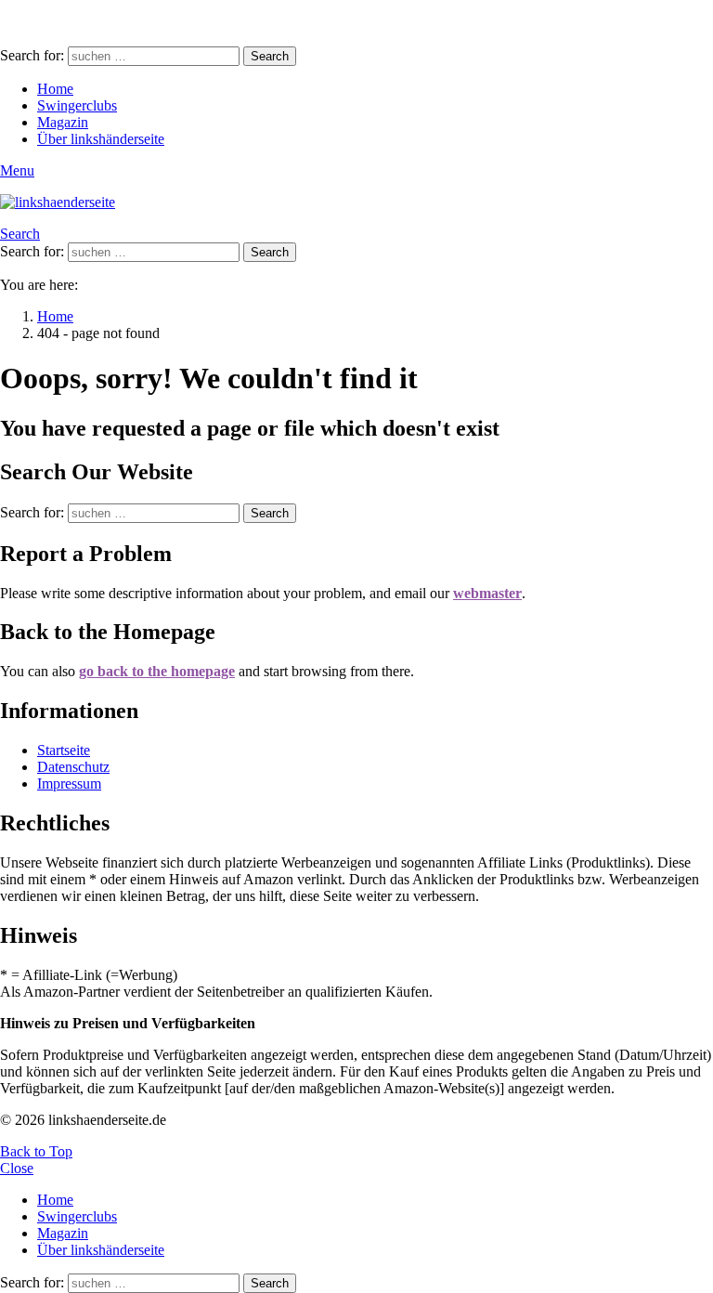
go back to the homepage (157, 671)
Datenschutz (73, 767)
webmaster (487, 593)
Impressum (69, 783)
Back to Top (36, 1151)
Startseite (63, 750)
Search (270, 56)
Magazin (62, 122)
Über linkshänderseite (100, 139)
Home (55, 89)
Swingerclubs (77, 105)
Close (16, 1168)
